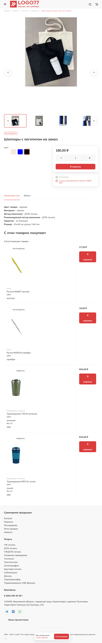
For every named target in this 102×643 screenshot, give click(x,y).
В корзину (75, 166)
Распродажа (10, 525)
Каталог (8, 518)
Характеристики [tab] (12, 195)
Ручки (9, 289)
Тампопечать (11, 562)
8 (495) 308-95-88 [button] (13, 595)
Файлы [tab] (27, 195)
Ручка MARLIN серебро (19, 352)
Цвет (6, 147)
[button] (5, 4)
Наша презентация (18, 619)
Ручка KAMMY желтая (18, 291)
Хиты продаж (11, 528)
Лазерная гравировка (15, 555)
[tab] (15, 120)
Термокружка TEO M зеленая (22, 413)
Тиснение (9, 558)
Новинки (8, 521)
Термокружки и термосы (16, 411)
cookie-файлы (42, 637)
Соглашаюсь (62, 636)
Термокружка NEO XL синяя (21, 481)
